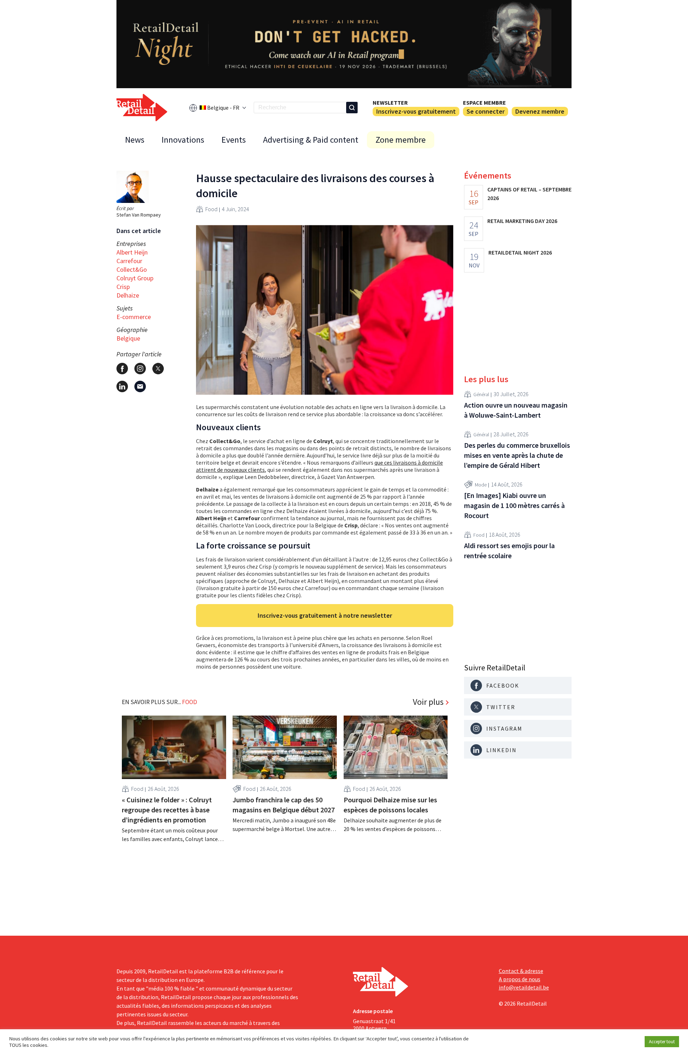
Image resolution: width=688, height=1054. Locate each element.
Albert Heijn (132, 252)
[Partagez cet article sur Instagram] (140, 368)
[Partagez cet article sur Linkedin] (122, 386)
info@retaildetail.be (524, 987)
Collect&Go (131, 269)
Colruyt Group (134, 278)
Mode (481, 484)
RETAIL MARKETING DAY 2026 (522, 220)
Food (211, 209)
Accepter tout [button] (662, 1042)
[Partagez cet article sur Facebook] (122, 368)
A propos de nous (519, 979)
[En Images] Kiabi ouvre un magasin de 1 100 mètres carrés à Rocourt (514, 505)
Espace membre (484, 102)
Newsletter (390, 102)
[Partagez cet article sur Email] (140, 386)
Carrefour (129, 261)
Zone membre (401, 139)
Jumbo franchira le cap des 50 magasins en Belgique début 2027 (284, 804)
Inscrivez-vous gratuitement (416, 111)
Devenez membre (539, 111)
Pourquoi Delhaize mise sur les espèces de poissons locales (390, 804)
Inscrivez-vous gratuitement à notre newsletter (325, 615)
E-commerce (133, 317)
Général (481, 394)
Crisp (123, 287)
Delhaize (127, 295)
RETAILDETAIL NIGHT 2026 (520, 252)
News (134, 139)
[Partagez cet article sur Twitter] (158, 368)
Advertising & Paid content (310, 139)
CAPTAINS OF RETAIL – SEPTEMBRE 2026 (529, 193)
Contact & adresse (521, 970)
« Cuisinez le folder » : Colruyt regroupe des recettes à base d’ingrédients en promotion (167, 809)
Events (233, 139)
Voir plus (428, 702)
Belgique (128, 338)
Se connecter (486, 111)
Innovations (183, 139)
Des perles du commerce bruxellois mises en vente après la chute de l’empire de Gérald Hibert (517, 455)
